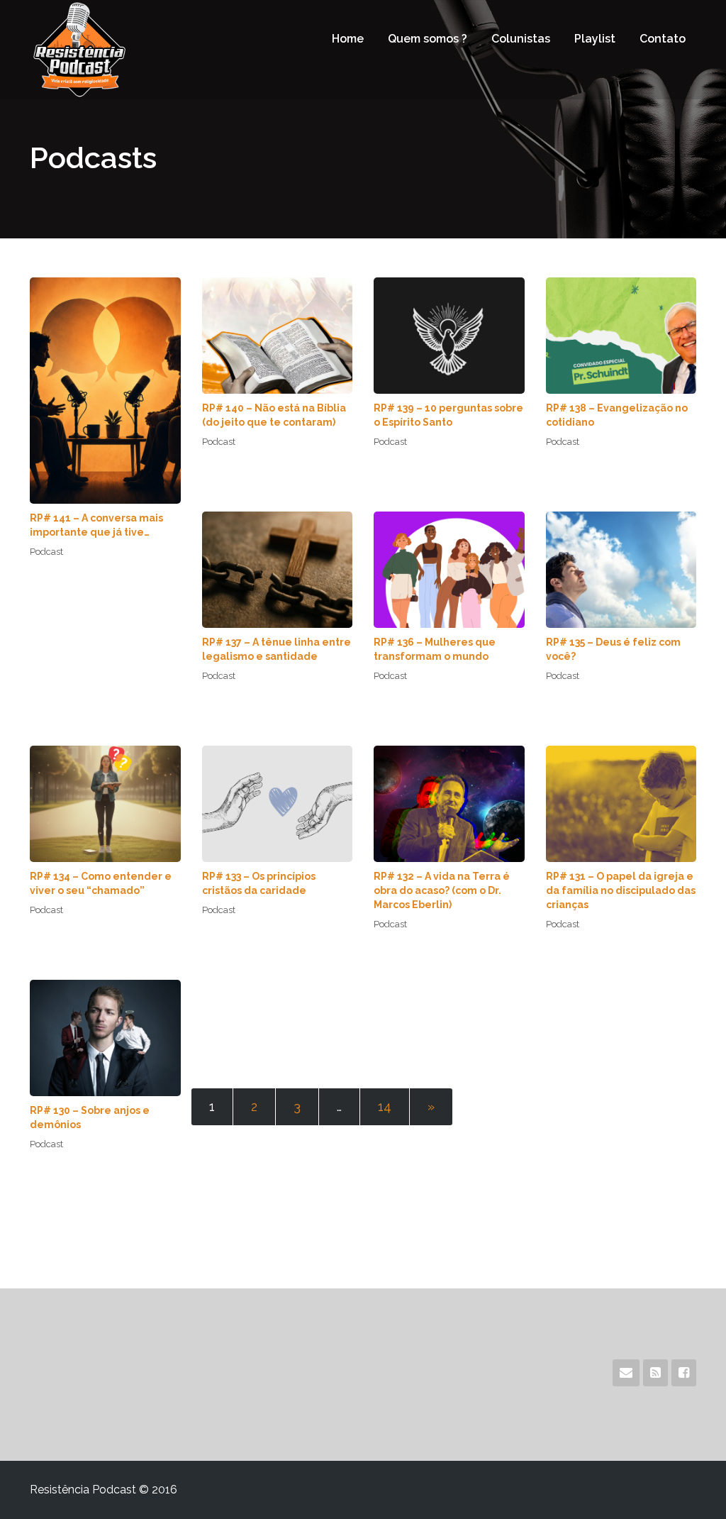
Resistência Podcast (105, 49)
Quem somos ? (427, 38)
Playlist (594, 38)
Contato (663, 38)
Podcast (46, 551)
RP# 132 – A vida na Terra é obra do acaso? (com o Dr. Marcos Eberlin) (442, 890)
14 (384, 1106)
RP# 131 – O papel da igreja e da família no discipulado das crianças (621, 890)
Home (348, 38)
